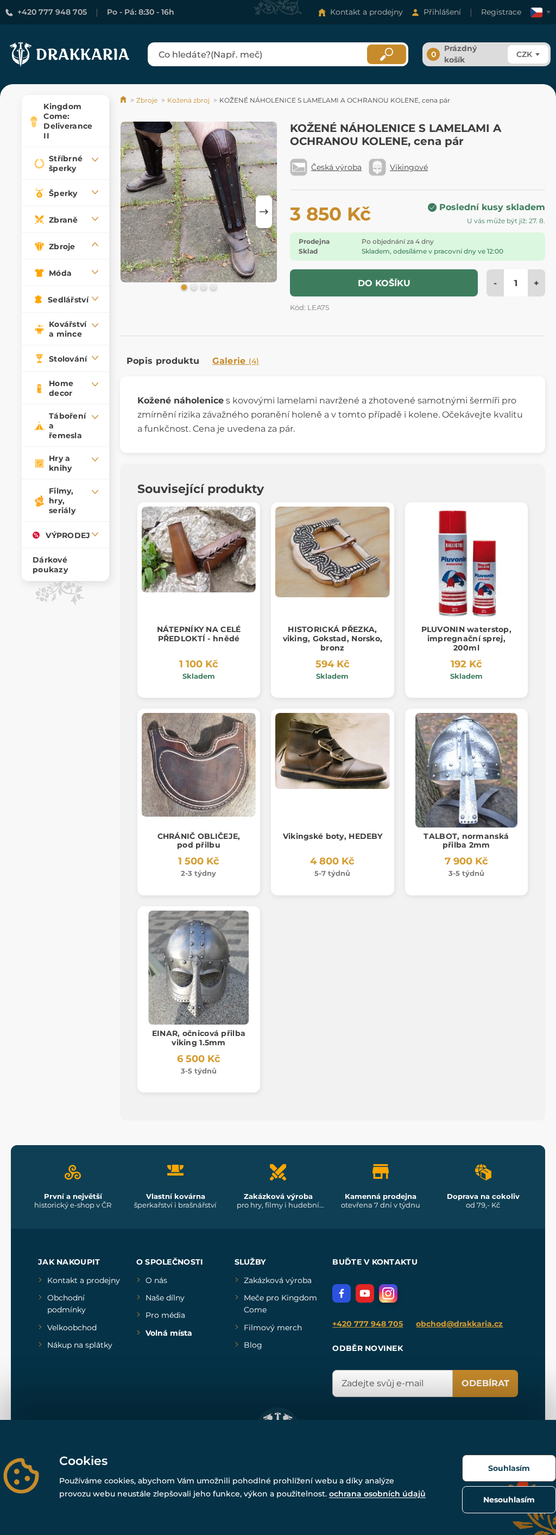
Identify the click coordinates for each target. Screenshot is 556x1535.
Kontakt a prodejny (366, 12)
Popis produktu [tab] (163, 361)
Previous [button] (133, 211)
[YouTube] (365, 1293)
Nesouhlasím (509, 1500)
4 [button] (212, 287)
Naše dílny (165, 1298)
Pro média (165, 1315)
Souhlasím (509, 1468)
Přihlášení (442, 12)
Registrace (501, 12)
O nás (156, 1280)
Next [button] (264, 211)
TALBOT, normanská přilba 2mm (466, 840)
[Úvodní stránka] (124, 100)
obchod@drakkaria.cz (459, 1324)
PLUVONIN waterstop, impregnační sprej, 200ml (466, 638)
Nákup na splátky (79, 1345)
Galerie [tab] (236, 361)
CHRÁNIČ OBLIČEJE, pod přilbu (199, 840)
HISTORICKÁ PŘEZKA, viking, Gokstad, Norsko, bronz (333, 638)
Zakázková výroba (278, 1280)
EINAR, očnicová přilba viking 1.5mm (198, 1037)
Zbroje (146, 100)
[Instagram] (388, 1293)
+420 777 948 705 (52, 12)
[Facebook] (341, 1293)
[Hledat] (386, 54)
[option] (199, 204)
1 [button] (183, 287)
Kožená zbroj (188, 100)
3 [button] (202, 287)
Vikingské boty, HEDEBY (332, 836)
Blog (253, 1345)
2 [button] (193, 287)
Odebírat (485, 1383)
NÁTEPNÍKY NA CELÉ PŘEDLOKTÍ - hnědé (199, 633)
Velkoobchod (72, 1327)
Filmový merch (273, 1327)
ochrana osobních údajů (377, 1494)
